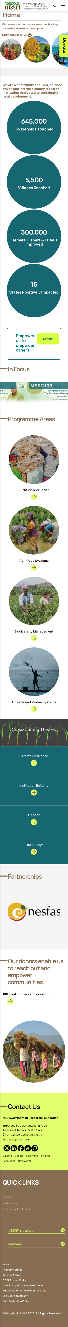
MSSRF (23, 1313)
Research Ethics (12, 1269)
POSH (6, 1264)
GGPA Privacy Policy (15, 1280)
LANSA (7, 1197)
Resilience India (12, 1203)
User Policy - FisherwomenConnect (24, 1285)
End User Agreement (15, 1295)
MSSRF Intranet (20, 1230)
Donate (48, 339)
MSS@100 (23, 385)
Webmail (15, 1244)
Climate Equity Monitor (16, 1209)
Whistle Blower (12, 1275)
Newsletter (24, 1161)
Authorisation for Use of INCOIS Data (25, 1290)
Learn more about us (14, 34)
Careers (7, 1155)
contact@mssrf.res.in (17, 1139)
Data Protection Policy (16, 1301)
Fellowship (32, 1155)
